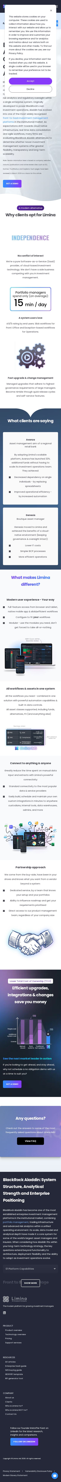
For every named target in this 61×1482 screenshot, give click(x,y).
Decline (30, 89)
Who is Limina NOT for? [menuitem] (16, 1410)
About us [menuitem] (9, 1397)
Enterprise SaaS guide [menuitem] (15, 1366)
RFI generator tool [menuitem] (14, 1378)
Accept (30, 81)
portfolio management (16, 1222)
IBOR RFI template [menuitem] (14, 1374)
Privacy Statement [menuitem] (11, 1471)
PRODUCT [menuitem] (8, 1325)
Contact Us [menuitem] (10, 1414)
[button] (55, 1475)
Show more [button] (30, 1283)
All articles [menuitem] (10, 1361)
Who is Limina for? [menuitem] (14, 1405)
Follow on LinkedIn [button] (24, 1441)
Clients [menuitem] (8, 1401)
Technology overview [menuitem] (15, 1334)
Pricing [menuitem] (8, 1338)
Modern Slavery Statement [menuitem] (15, 1475)
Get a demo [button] (12, 183)
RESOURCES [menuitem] (9, 1357)
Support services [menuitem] (13, 1342)
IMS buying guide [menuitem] (13, 1370)
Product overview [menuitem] (13, 1330)
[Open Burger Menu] (57, 6)
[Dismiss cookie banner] (51, 11)
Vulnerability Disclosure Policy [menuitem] (38, 1471)
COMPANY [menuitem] (8, 1393)
